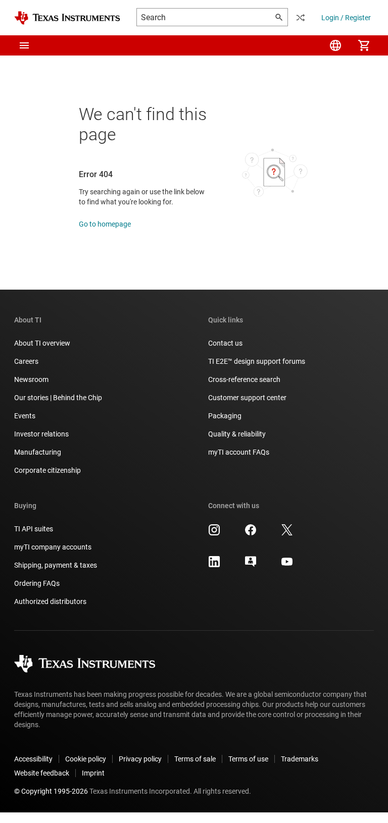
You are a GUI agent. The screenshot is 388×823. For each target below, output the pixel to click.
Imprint (93, 773)
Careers (26, 361)
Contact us (225, 343)
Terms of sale (195, 759)
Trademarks (299, 759)
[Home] (67, 18)
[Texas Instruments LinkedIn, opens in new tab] (214, 565)
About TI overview (42, 343)
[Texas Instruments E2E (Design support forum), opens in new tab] (251, 565)
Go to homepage (105, 224)
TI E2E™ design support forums (256, 361)
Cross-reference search (244, 379)
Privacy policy (140, 759)
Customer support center (247, 398)
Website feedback (41, 773)
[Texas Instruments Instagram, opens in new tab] (214, 533)
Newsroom (31, 379)
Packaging (224, 416)
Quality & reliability (237, 434)
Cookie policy (85, 759)
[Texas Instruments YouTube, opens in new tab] (287, 565)
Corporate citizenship (47, 470)
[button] (24, 45)
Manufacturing (37, 452)
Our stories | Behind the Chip (58, 398)
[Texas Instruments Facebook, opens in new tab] (251, 533)
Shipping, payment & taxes (55, 565)
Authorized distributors (50, 601)
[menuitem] (335, 45)
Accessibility (33, 759)
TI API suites (33, 529)
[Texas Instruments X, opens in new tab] (287, 533)
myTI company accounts (52, 547)
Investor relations (41, 434)
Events (24, 416)
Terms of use (248, 759)
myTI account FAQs (238, 452)
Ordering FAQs (37, 583)
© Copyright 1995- (51, 791)
